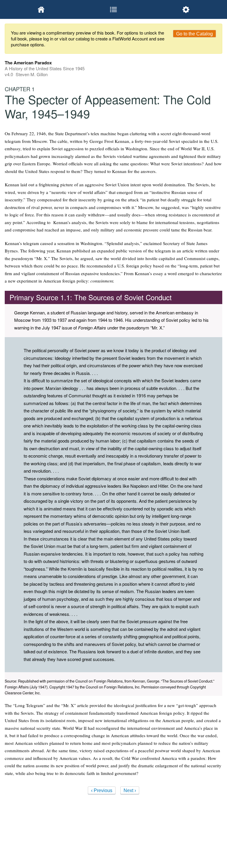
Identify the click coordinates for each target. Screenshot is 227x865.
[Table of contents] (113, 9)
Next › (130, 790)
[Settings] (186, 9)
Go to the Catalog (194, 33)
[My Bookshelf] (41, 9)
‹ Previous (101, 790)
